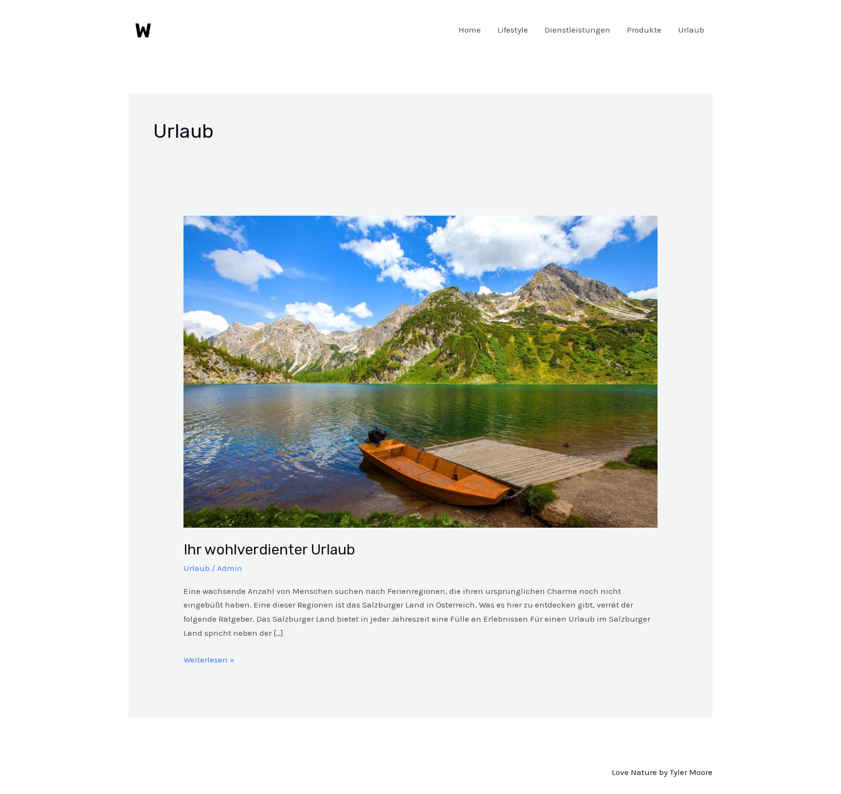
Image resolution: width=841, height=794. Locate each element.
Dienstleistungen (577, 30)
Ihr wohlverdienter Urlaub (269, 549)
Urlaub (691, 30)
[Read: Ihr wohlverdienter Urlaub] (420, 371)
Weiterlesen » (209, 659)
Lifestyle (512, 30)
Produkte (644, 30)
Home (469, 30)
